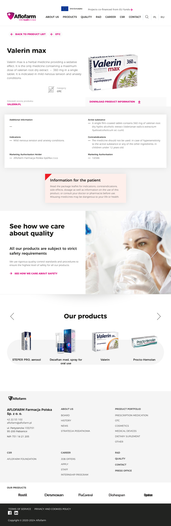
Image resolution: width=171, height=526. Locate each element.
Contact (135, 16)
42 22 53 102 (15, 419)
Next (158, 316)
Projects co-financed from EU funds (109, 9)
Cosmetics (122, 425)
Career (110, 16)
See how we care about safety (36, 273)
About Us (52, 16)
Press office (123, 470)
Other (119, 441)
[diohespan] (88, 494)
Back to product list (30, 34)
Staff (64, 469)
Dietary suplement (127, 436)
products (70, 16)
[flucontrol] (57, 494)
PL (154, 17)
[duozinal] (151, 494)
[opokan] (120, 494)
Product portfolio (128, 409)
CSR (122, 16)
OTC (57, 34)
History (66, 420)
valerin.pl (14, 104)
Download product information (113, 101)
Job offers (68, 459)
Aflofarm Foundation (21, 459)
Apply (64, 464)
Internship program (74, 474)
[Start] (21, 16)
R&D (98, 16)
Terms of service (19, 509)
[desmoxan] (26, 494)
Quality (86, 16)
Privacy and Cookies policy (52, 509)
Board (65, 415)
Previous (13, 316)
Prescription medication (131, 415)
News (64, 425)
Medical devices (126, 431)
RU (162, 17)
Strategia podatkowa (75, 431)
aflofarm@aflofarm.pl (19, 422)
